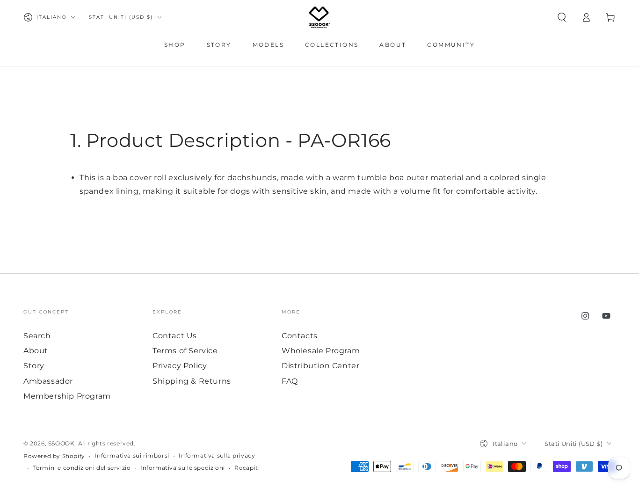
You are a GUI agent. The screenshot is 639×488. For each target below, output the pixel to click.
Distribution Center (320, 365)
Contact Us (174, 335)
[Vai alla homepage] (319, 17)
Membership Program (67, 396)
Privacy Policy (179, 365)
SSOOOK (61, 443)
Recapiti (247, 467)
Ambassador (48, 381)
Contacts (300, 335)
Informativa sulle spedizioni (182, 467)
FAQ (290, 381)
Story (33, 365)
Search (37, 335)
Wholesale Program (321, 350)
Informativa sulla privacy (217, 455)
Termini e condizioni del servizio (82, 467)
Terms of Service (185, 350)
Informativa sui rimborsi (131, 455)
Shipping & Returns (191, 381)
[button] (562, 17)
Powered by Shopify (54, 455)
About (35, 350)
